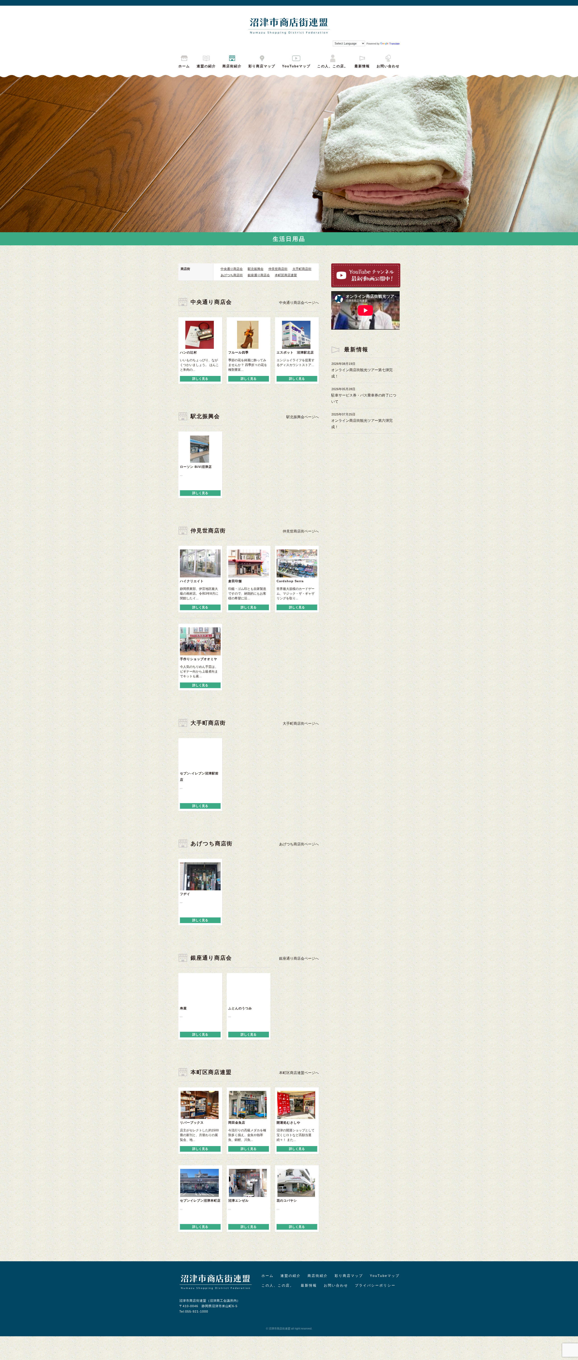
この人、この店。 (332, 66)
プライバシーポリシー (375, 1285)
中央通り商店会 (232, 269)
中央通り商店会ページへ (299, 303)
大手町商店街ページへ (301, 723)
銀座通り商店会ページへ (299, 958)
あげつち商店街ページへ (299, 844)
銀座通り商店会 (259, 275)
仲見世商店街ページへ (301, 531)
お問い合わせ (388, 66)
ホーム (184, 66)
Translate (394, 43)
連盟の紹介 (206, 66)
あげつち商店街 (232, 275)
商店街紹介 (232, 66)
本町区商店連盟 (286, 275)
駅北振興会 (255, 269)
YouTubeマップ (296, 66)
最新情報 (362, 66)
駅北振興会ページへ (302, 417)
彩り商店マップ (261, 66)
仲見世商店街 (277, 269)
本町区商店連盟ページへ (299, 1073)
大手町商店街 (301, 269)
